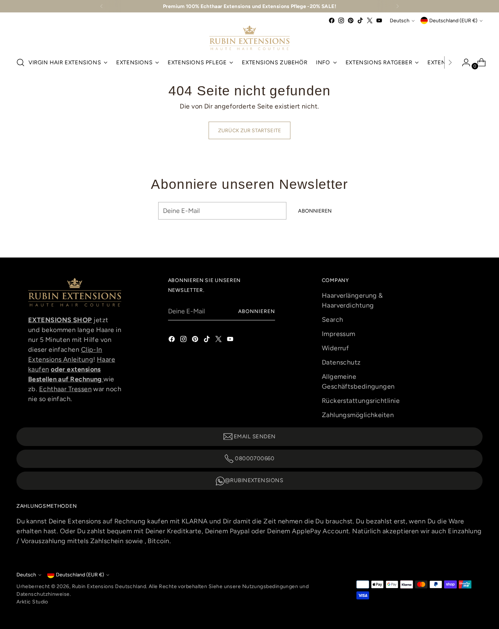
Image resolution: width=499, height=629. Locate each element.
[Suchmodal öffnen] (20, 62)
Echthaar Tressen (65, 389)
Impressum (338, 334)
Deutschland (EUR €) (453, 20)
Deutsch (400, 20)
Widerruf (335, 348)
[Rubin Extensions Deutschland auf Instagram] (341, 20)
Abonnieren (256, 311)
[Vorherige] (102, 6)
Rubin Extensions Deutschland (109, 586)
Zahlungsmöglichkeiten (358, 415)
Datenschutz (341, 362)
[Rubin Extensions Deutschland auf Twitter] (369, 20)
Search (332, 320)
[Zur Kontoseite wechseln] (463, 62)
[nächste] (397, 6)
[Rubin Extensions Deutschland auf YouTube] (379, 20)
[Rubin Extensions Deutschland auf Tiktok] (360, 20)
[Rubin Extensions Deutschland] (249, 38)
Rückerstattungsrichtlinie (361, 401)
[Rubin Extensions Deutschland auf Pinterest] (350, 20)
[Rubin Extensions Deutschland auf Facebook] (331, 20)
